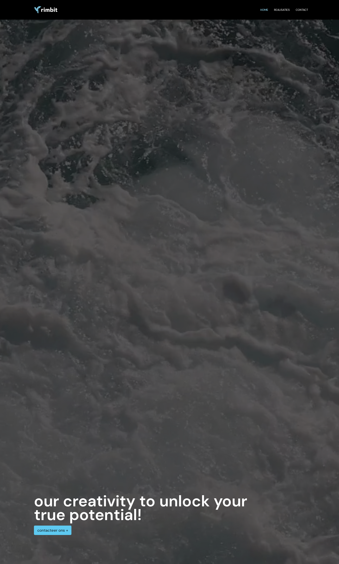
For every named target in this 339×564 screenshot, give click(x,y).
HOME (264, 10)
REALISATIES (282, 10)
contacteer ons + (52, 530)
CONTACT (302, 10)
